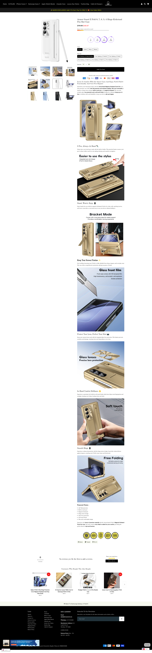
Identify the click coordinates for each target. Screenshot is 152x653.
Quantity (79, 64)
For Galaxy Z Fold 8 (101, 56)
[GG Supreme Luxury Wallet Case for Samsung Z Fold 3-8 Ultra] (64, 580)
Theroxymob (39, 646)
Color (78, 47)
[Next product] (124, 584)
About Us (30, 616)
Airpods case (61, 4)
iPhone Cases (21, 4)
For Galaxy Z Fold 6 (84, 59)
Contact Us (30, 618)
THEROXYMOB (63, 646)
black (95, 49)
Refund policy (31, 627)
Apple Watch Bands (48, 4)
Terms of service (32, 620)
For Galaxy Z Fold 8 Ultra (85, 56)
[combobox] (145, 649)
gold (85, 49)
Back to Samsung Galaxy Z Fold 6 (76, 604)
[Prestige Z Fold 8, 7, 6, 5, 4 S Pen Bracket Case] (88, 580)
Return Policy (31, 629)
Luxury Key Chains (73, 4)
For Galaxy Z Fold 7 (115, 56)
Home (5, 4)
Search (29, 614)
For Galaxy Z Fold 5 (98, 59)
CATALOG (11, 4)
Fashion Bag (85, 4)
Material (79, 53)
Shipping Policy (31, 625)
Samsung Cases (33, 4)
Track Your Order (32, 624)
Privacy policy (31, 622)
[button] (6, 650)
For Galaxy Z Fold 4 (112, 59)
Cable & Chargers (96, 4)
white (80, 49)
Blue (90, 49)
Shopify (52, 646)
